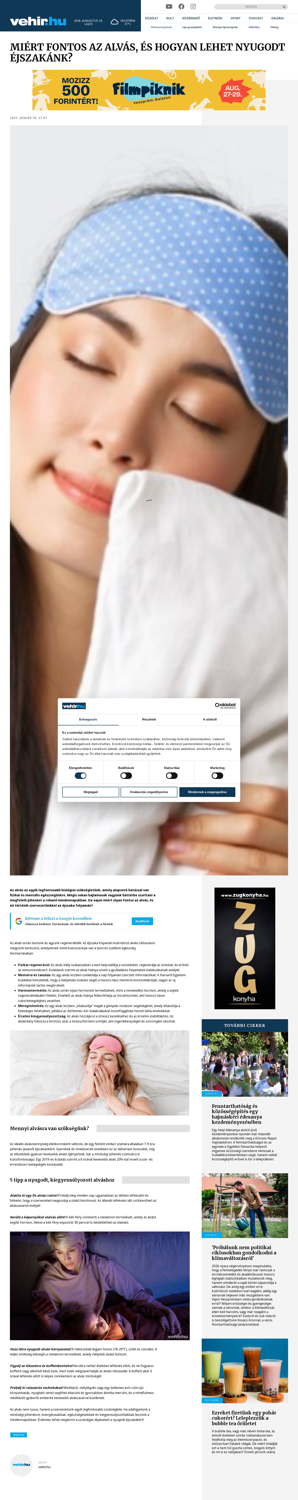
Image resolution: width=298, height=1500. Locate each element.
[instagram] (193, 6)
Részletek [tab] (149, 719)
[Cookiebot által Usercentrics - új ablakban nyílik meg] (218, 706)
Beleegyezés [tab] (88, 719)
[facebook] (181, 6)
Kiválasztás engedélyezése (149, 792)
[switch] (126, 775)
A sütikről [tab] (210, 719)
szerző (42, 1462)
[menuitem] (151, 18)
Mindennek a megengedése (207, 792)
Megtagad (91, 792)
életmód (18, 1435)
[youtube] (169, 6)
